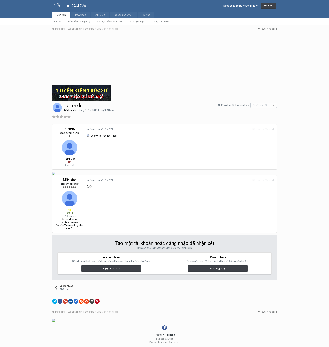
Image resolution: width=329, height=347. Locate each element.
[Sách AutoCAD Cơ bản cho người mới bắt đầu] (53, 173)
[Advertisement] (164, 59)
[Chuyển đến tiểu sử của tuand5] (57, 107)
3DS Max (109, 110)
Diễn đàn (61, 15)
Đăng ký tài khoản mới (111, 268)
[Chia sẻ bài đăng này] (273, 129)
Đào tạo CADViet (123, 15)
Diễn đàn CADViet (70, 6)
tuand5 (72, 110)
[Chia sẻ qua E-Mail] (91, 301)
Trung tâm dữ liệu (161, 21)
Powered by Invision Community (164, 342)
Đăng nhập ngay (217, 268)
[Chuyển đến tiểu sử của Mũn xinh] (69, 198)
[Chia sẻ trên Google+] (65, 301)
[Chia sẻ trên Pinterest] (97, 301)
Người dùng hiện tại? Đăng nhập (239, 5)
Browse (146, 15)
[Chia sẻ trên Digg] (70, 301)
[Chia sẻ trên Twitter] (54, 301)
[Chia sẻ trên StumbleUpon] (86, 301)
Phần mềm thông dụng (79, 21)
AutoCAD (57, 21)
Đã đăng (100, 129)
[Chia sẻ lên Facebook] (60, 301)
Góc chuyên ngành (137, 21)
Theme (158, 334)
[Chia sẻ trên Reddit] (81, 301)
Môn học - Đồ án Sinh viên (109, 21)
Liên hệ (171, 334)
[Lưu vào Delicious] (76, 301)
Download (80, 15)
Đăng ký (268, 5)
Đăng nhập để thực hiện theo (234, 105)
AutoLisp (100, 15)
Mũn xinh (69, 180)
